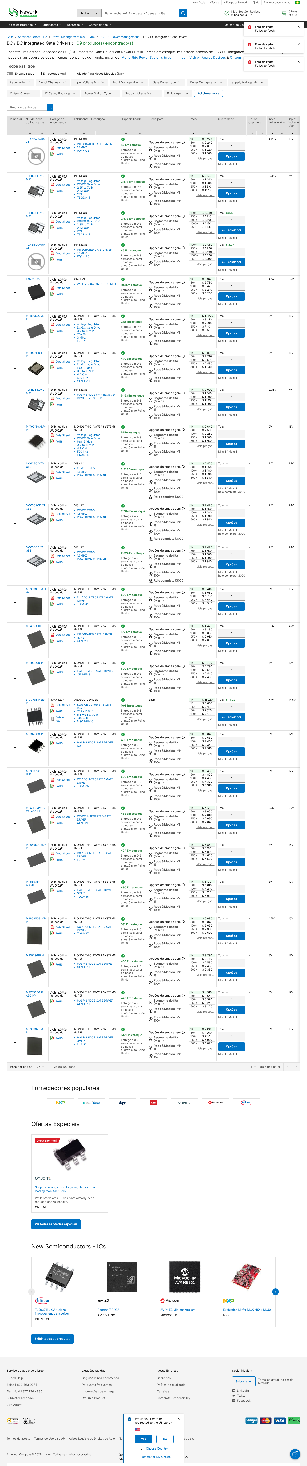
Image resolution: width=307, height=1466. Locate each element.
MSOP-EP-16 (85, 721)
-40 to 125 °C (85, 718)
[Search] (183, 13)
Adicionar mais (208, 93)
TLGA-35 (83, 786)
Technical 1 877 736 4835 (24, 1391)
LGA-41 (81, 341)
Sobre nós (164, 1378)
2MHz (81, 194)
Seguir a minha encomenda (100, 1378)
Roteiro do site (185, 1438)
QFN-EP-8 (83, 674)
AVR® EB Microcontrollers (177, 1309)
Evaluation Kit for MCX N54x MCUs (247, 1309)
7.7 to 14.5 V (85, 711)
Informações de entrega (98, 1391)
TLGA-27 (83, 933)
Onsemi (236, 57)
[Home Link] (22, 13)
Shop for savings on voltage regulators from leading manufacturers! (65, 1189)
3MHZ (81, 893)
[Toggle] (10, 73)
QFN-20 (82, 641)
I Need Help (15, 1378)
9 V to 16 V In (85, 371)
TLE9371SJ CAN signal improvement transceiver (52, 1311)
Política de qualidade (171, 1384)
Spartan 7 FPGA (108, 1309)
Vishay (194, 57)
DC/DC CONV (86, 468)
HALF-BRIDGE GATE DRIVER (95, 671)
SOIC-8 (81, 745)
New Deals (199, 2)
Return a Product (93, 1398)
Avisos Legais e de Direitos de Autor (92, 1438)
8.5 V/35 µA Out (87, 714)
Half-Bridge (84, 367)
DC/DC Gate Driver (89, 184)
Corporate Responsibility (173, 1398)
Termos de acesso (18, 1438)
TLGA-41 (82, 604)
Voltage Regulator (88, 181)
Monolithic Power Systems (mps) (147, 57)
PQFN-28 (83, 150)
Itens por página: (21, 1066)
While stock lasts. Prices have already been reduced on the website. (64, 1199)
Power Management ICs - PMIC (73, 37)
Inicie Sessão (239, 11)
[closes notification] (299, 27)
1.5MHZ (82, 147)
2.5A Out (83, 191)
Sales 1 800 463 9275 (22, 1384)
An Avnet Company (19, 1454)
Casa (10, 37)
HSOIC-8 (83, 455)
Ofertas (214, 2)
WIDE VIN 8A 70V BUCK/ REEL (97, 284)
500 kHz (82, 377)
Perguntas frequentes (97, 1384)
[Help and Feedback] (295, 1454)
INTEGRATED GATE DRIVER (94, 144)
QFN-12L (82, 822)
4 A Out (82, 374)
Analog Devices (214, 57)
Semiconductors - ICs (32, 37)
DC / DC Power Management (119, 37)
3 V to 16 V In (85, 331)
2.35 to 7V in (85, 187)
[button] (21, 24)
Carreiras (163, 1391)
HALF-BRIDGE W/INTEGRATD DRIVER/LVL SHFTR (96, 396)
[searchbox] (140, 13)
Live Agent (14, 1404)
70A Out (82, 334)
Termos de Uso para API (49, 1438)
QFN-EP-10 (84, 381)
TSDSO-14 (83, 197)
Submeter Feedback (20, 1398)
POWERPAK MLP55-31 (91, 475)
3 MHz (81, 337)
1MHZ (80, 637)
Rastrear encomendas (277, 2)
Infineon (181, 57)
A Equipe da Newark (236, 2)
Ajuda (255, 2)
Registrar (255, 11)
